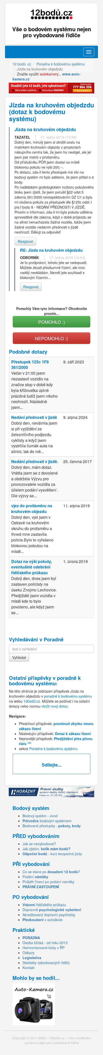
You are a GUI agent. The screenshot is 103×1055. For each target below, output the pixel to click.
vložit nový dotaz (55, 706)
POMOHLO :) (51, 321)
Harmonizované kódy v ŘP (43, 947)
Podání (35, 876)
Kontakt (28, 967)
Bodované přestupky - (51, 825)
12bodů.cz (32, 701)
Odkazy (28, 952)
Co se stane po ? (51, 871)
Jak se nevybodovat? (39, 843)
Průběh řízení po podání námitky (48, 881)
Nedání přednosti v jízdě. (34, 461)
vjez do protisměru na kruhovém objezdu (31, 508)
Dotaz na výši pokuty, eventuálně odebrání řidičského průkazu (31, 567)
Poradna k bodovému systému (53, 748)
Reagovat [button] (25, 241)
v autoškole (42, 919)
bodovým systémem (47, 820)
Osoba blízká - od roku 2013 (45, 942)
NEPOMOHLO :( (51, 338)
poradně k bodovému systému (45, 680)
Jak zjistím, (46, 848)
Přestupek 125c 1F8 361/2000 (30, 364)
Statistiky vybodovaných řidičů (46, 962)
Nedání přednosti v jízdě (34, 417)
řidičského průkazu (44, 904)
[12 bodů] (51, 14)
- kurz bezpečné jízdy (52, 853)
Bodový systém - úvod (40, 815)
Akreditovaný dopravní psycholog (48, 914)
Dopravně (51, 909)
